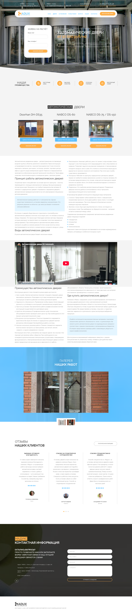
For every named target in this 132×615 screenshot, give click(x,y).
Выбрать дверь (70, 45)
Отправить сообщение (90, 579)
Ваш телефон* (32, 41)
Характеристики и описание (98, 45)
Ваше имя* (31, 33)
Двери (55, 14)
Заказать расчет (38, 51)
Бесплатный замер (107, 13)
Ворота (80, 14)
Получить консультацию (105, 443)
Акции (87, 14)
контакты (94, 14)
